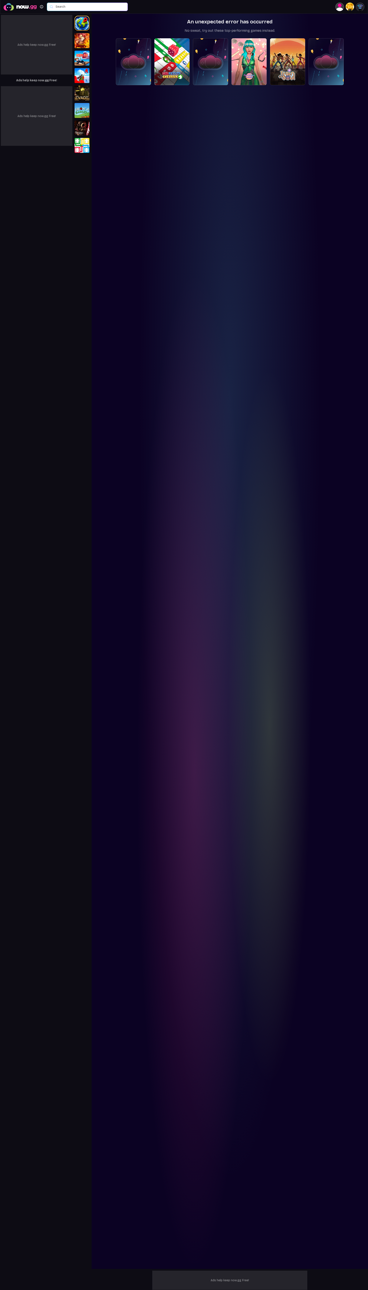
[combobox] (89, 6)
